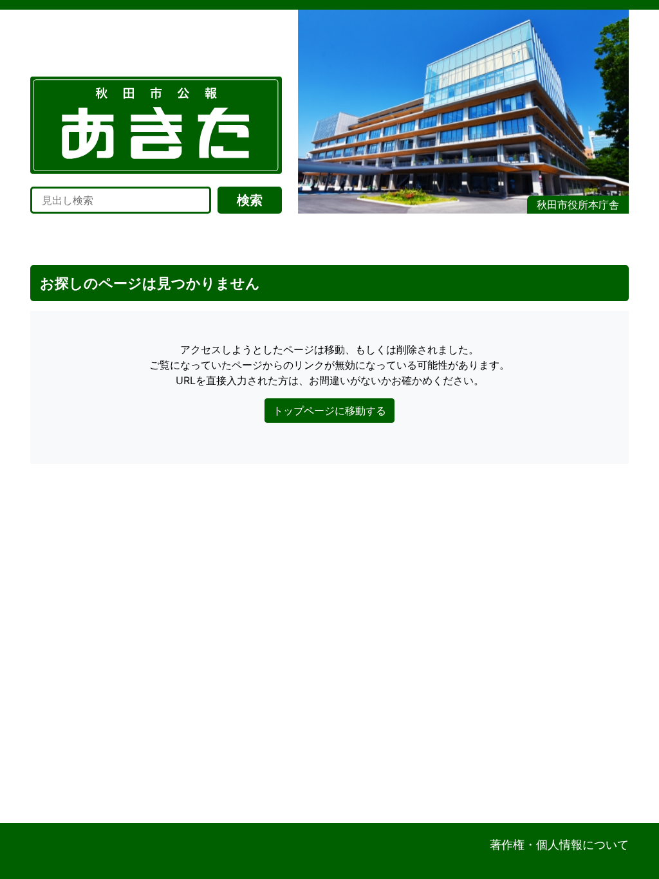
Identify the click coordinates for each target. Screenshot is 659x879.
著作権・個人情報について (559, 844)
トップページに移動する (329, 410)
